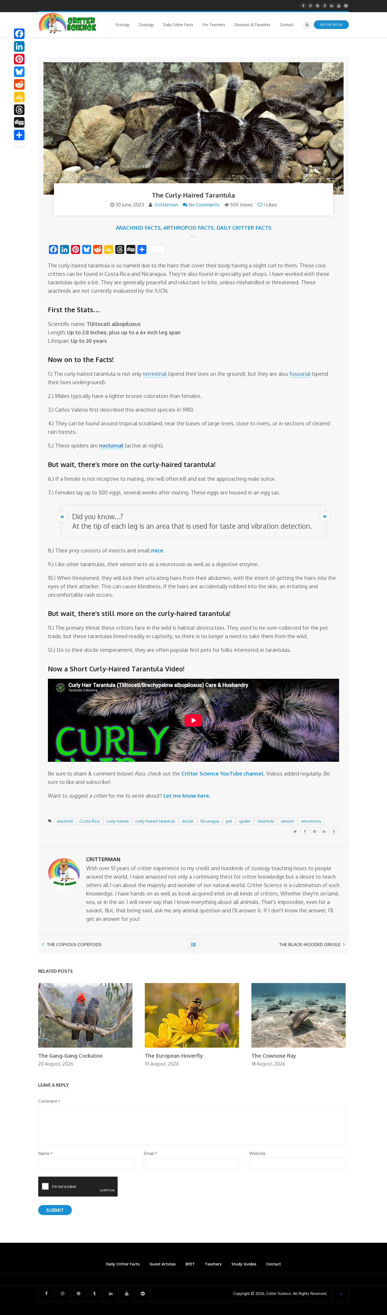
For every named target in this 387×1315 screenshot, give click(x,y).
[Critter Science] (67, 23)
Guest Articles (163, 1264)
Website (257, 1153)
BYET (190, 1264)
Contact (273, 1264)
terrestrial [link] (155, 373)
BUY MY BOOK (331, 24)
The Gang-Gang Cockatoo (70, 1055)
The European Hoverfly (174, 1055)
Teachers (213, 1264)
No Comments (204, 205)
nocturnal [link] (111, 445)
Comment (49, 1101)
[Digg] (19, 122)
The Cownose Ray (273, 1055)
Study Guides (243, 1264)
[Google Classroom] (19, 97)
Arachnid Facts (138, 227)
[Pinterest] (19, 59)
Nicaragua (209, 821)
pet (229, 821)
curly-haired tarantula (155, 821)
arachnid (65, 821)
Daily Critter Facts (243, 227)
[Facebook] (19, 33)
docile (188, 821)
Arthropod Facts (188, 227)
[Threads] (19, 109)
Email (150, 1153)
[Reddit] (19, 84)
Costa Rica (90, 821)
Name (45, 1153)
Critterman (166, 205)
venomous (311, 821)
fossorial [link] (300, 373)
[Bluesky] (19, 71)
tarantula (265, 821)
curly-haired (117, 821)
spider (245, 821)
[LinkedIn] (19, 46)
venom (287, 821)
